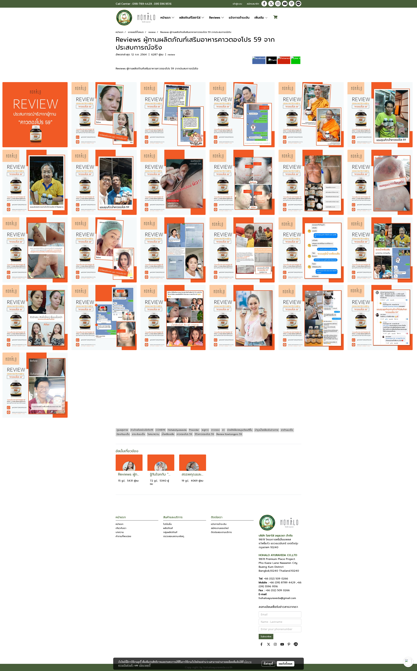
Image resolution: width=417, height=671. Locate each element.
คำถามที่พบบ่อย (123, 536)
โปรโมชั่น (167, 524)
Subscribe (266, 636)
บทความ (120, 532)
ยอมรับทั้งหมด (285, 663)
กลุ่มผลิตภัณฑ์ (170, 532)
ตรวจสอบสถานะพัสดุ (173, 536)
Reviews (215, 17)
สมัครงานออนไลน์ (220, 528)
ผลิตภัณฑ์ (168, 528)
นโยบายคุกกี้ (145, 665)
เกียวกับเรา (121, 528)
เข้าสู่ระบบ (237, 4)
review (171, 54)
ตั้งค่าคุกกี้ (268, 663)
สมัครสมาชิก (253, 4)
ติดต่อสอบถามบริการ (221, 532)
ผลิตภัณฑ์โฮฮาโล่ (190, 17)
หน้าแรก (166, 17)
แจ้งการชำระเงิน (239, 17)
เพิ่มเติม (259, 17)
